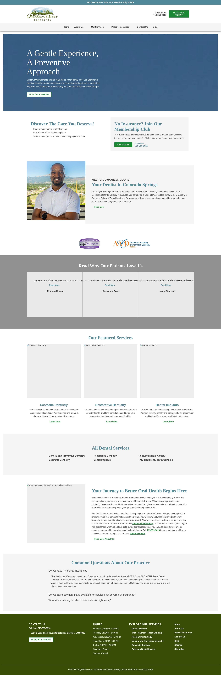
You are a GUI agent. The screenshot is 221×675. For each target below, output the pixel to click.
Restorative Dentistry (110, 405)
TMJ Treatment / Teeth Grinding (156, 460)
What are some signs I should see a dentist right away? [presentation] (80, 600)
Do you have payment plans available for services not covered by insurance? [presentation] (92, 594)
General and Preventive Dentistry (67, 456)
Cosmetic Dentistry (54, 405)
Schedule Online (179, 14)
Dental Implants (167, 405)
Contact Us (142, 27)
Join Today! (123, 145)
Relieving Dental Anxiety (152, 456)
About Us (79, 27)
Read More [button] (54, 285)
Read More (98, 207)
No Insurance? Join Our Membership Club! (110, 2)
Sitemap (178, 645)
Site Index (179, 649)
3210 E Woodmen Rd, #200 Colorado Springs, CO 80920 (58, 633)
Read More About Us (103, 539)
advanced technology (142, 524)
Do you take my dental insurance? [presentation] (67, 570)
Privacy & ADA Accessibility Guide (137, 669)
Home (66, 27)
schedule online (137, 533)
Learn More (53, 422)
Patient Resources (120, 27)
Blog (155, 27)
